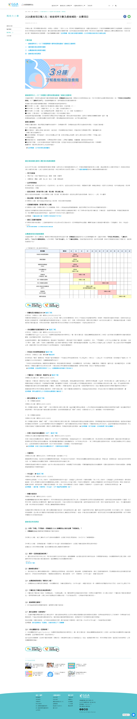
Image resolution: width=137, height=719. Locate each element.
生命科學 (55, 697)
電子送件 (55, 708)
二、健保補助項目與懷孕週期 (35, 47)
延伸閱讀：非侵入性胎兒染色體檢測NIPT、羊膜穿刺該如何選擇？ (49, 446)
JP (112, 5)
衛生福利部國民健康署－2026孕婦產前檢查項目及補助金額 (40, 226)
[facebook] (124, 16)
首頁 (26, 11)
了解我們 (89, 5)
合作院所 (38, 710)
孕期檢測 (38, 701)
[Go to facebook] (133, 715)
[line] (129, 16)
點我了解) (48, 312)
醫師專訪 (9, 32)
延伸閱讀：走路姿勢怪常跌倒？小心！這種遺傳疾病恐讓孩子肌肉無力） (51, 368)
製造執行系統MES (57, 706)
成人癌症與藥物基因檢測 (42, 708)
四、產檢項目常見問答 (33, 53)
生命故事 (9, 36)
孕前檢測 (38, 699)
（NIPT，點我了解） (52, 433)
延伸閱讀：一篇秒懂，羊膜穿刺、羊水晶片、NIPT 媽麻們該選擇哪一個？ (48, 487)
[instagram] (83, 709)
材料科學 (55, 699)
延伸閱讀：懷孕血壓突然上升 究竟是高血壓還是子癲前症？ (44, 391)
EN (109, 5)
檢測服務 (38, 697)
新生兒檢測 (38, 703)
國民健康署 (83, 169)
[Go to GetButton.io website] (133, 717)
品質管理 (55, 703)
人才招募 (70, 703)
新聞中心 (70, 699)
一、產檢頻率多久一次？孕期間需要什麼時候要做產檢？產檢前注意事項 (50, 43)
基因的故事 (9, 26)
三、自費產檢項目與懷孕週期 (35, 50)
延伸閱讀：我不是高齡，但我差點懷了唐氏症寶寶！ (97, 426)
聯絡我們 (52, 354)
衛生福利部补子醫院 (30, 562)
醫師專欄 (9, 29)
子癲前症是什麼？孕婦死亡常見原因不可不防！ (47, 216)
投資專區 (70, 701)
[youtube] (85, 709)
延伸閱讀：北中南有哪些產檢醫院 (39, 147)
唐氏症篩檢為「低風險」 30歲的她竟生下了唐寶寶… (48, 622)
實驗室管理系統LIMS (58, 701)
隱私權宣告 (82, 706)
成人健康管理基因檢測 (41, 706)
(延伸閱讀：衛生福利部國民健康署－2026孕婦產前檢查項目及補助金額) (83, 33)
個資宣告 (87, 706)
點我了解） (41, 473)
